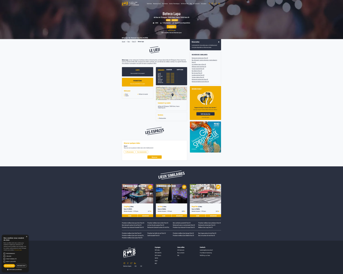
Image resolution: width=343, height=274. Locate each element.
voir (129, 215)
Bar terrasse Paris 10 (197, 73)
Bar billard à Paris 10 (197, 71)
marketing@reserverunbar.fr (206, 250)
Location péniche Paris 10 (198, 75)
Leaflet (171, 99)
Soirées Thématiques (174, 3)
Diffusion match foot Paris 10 (199, 67)
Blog (191, 3)
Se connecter (196, 3)
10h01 (156, 261)
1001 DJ (156, 258)
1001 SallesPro (158, 253)
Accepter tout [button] (9, 266)
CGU (135, 266)
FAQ (178, 255)
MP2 (156, 263)
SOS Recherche (184, 3)
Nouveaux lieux (157, 3)
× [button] (26, 236)
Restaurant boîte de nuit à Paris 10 (200, 82)
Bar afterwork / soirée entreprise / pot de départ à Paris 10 (204, 61)
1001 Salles (157, 250)
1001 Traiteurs (158, 255)
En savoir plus (18, 250)
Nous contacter (180, 253)
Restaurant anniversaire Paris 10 (200, 79)
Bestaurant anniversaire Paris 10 (200, 58)
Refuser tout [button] (21, 266)
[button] (125, 193)
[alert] (15, 253)
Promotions (165, 3)
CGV (141, 266)
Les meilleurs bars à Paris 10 (199, 64)
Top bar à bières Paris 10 (198, 77)
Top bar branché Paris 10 (198, 69)
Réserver (154, 157)
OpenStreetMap (177, 99)
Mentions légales (127, 266)
